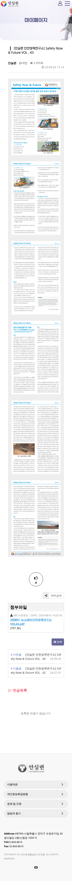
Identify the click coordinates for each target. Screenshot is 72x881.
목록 (59, 642)
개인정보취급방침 (36, 794)
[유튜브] (36, 867)
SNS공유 (56, 595)
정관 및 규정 (36, 804)
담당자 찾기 (36, 813)
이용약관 (36, 784)
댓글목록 (19, 690)
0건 (24, 63)
